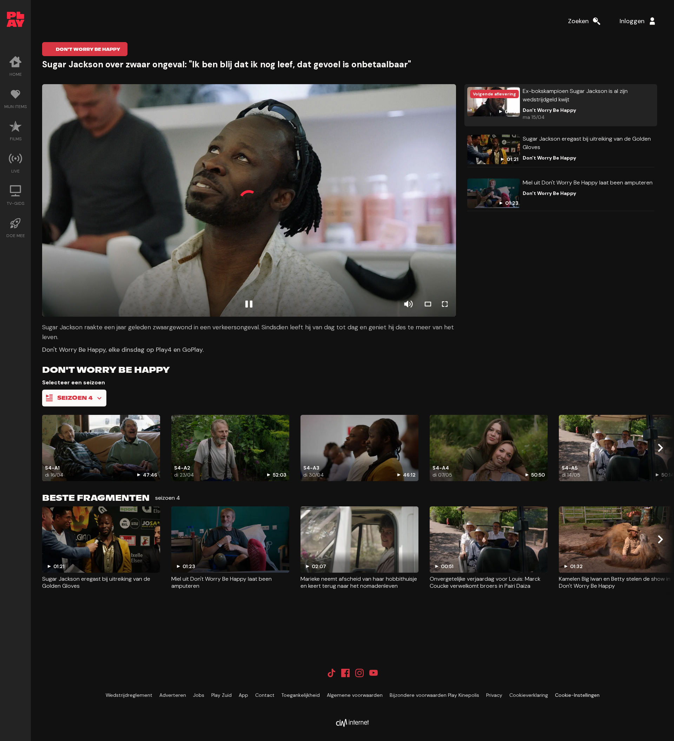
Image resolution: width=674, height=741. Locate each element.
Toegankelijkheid (301, 695)
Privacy (494, 695)
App (243, 695)
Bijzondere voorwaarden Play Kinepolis (434, 695)
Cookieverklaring (528, 695)
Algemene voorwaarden (355, 695)
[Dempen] (408, 304)
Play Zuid (221, 695)
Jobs (198, 695)
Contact (265, 695)
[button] (249, 200)
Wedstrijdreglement (129, 695)
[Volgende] (660, 448)
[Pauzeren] (249, 304)
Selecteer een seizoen (73, 382)
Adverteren (172, 695)
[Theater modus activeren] (428, 304)
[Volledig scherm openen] (444, 304)
